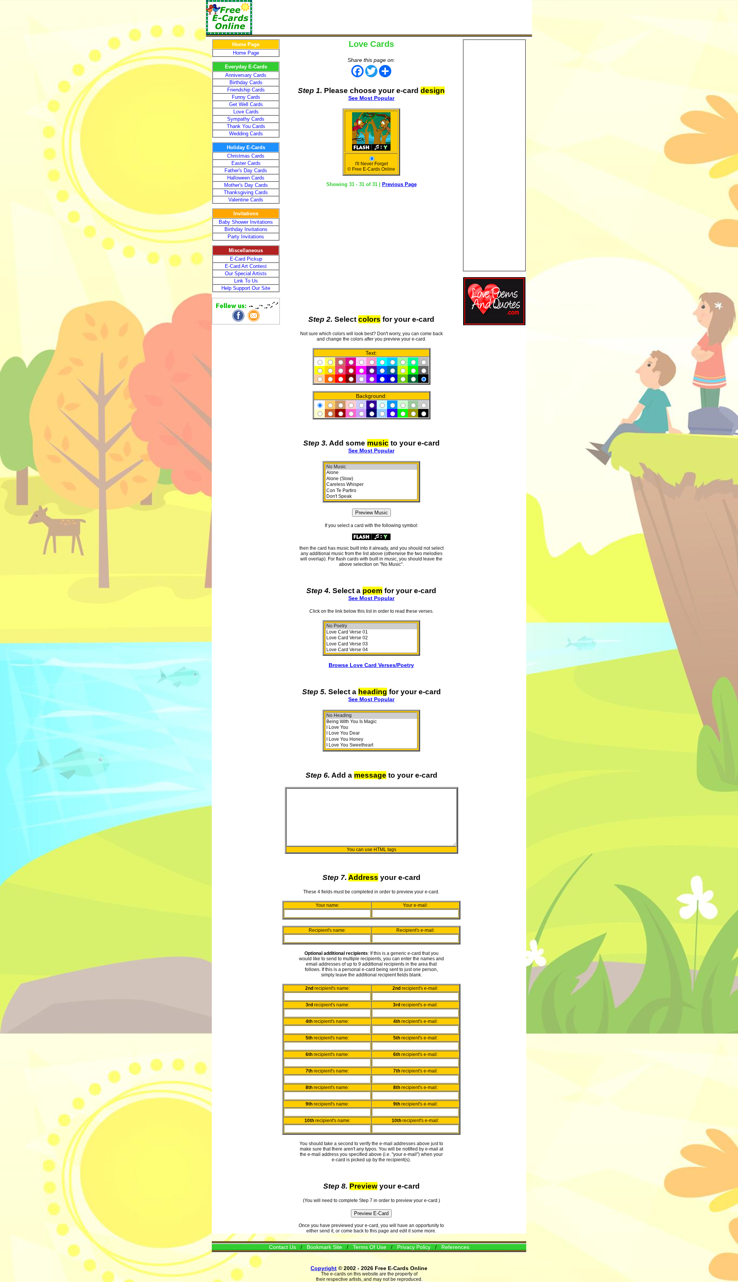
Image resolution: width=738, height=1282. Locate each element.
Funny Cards (246, 97)
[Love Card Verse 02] (371, 638)
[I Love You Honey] (371, 739)
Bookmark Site (324, 1247)
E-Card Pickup (246, 259)
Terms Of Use (369, 1247)
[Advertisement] (392, 17)
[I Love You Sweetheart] (371, 745)
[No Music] (371, 467)
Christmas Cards (245, 156)
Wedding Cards (246, 133)
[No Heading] (371, 715)
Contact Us (282, 1247)
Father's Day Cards (245, 170)
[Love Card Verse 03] (371, 644)
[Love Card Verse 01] (371, 632)
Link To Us (246, 281)
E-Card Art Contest (246, 266)
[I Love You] (371, 727)
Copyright (324, 1268)
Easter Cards (246, 163)
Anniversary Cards (245, 75)
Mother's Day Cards (246, 185)
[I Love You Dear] (371, 733)
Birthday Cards (246, 82)
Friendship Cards (246, 90)
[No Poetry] (371, 626)
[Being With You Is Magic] (371, 722)
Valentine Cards (245, 200)
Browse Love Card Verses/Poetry (371, 665)
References (455, 1247)
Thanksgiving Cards (246, 192)
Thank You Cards (246, 126)
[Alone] (371, 473)
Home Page (246, 53)
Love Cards (246, 112)
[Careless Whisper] (371, 484)
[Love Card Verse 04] (371, 650)
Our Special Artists (246, 273)
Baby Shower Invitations (246, 222)
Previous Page (399, 184)
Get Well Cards (246, 104)
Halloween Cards (245, 178)
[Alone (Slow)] (371, 479)
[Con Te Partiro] (371, 491)
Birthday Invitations (246, 229)
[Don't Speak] (371, 496)
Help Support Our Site (245, 288)
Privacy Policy (413, 1247)
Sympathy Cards (245, 119)
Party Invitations (246, 236)
